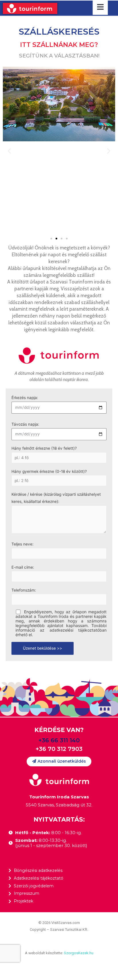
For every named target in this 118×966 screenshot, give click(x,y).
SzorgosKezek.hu (78, 953)
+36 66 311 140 (59, 740)
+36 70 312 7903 (59, 748)
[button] (51, 238)
